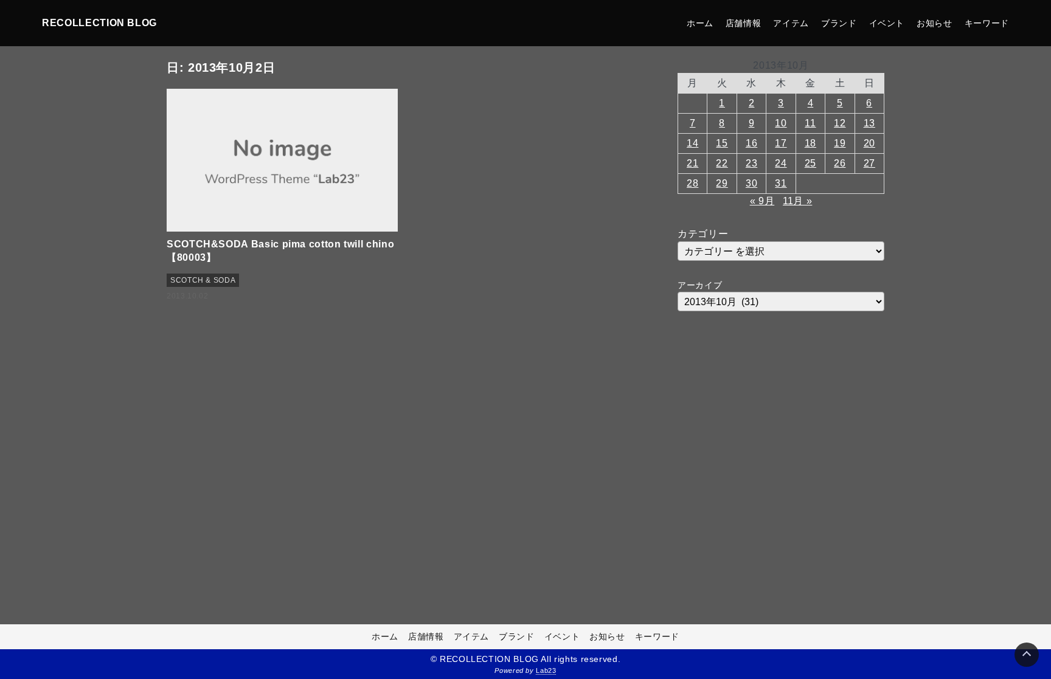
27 (869, 163)
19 (839, 143)
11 (810, 123)
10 (780, 123)
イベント (887, 23)
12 (839, 123)
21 (692, 163)
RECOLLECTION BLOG (99, 23)
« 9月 (762, 201)
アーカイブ (700, 285)
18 (810, 143)
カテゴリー (703, 234)
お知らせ (934, 23)
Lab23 (546, 670)
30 (751, 183)
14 (692, 143)
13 (869, 123)
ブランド (839, 23)
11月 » (797, 201)
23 (751, 163)
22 (721, 163)
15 (721, 143)
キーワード (987, 23)
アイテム (791, 23)
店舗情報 (743, 23)
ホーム (700, 23)
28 (692, 183)
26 (839, 163)
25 (810, 163)
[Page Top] (1027, 655)
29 (721, 183)
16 (751, 143)
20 (869, 143)
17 (780, 143)
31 (780, 183)
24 (780, 163)
